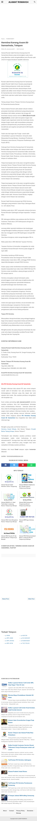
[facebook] (5, 465)
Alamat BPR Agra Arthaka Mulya (26, 520)
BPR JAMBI (10, 638)
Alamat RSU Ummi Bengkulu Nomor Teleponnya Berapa (9, 520)
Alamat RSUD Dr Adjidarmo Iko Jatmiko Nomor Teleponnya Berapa (27, 486)
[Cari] (35, 2)
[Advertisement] (18, 21)
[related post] (9, 478)
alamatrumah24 (11, 49)
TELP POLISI (25, 643)
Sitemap (18, 813)
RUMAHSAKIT (26, 640)
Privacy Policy (20, 810)
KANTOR (24, 635)
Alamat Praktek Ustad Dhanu (17, 771)
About (5, 810)
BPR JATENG (10, 640)
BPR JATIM (10, 643)
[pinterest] (22, 465)
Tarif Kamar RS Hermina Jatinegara (19, 760)
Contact (11, 810)
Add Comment (20, 49)
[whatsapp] (31, 465)
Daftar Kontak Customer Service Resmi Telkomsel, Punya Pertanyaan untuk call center (21, 747)
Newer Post (5, 599)
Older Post (31, 599)
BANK (8, 635)
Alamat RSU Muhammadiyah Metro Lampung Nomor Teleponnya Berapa (27, 537)
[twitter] (14, 465)
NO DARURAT (26, 638)
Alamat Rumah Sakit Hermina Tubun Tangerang (9, 485)
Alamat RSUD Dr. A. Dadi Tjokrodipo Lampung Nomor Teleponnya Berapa (9, 504)
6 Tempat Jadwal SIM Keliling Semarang (21, 795)
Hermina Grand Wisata (8, 429)
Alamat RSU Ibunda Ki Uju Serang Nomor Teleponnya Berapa (9, 537)
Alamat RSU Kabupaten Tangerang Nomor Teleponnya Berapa (26, 504)
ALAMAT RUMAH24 (18, 2)
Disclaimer (30, 810)
